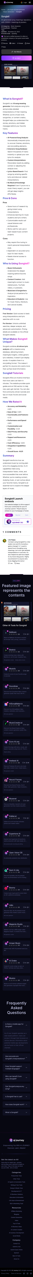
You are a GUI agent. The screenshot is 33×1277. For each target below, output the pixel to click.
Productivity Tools (16, 1176)
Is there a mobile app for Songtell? (14, 1025)
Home (3, 9)
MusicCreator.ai (15, 722)
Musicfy (12, 668)
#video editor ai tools (20, 660)
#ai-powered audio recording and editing (13, 844)
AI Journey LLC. (16, 1270)
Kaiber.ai (13, 816)
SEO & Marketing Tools (16, 1203)
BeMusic (13, 632)
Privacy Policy (5, 1273)
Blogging (16, 1214)
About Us (16, 1259)
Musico (12, 978)
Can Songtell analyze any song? (14, 1087)
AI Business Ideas (16, 1226)
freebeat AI (13, 760)
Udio (11, 905)
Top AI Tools (16, 1223)
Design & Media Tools (16, 1188)
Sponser (16, 1252)
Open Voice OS (15, 852)
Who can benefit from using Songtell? (13, 1077)
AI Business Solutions (16, 1194)
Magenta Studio (16, 924)
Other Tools (16, 1179)
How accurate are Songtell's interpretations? (15, 1057)
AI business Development (16, 1232)
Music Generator (8, 12)
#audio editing (7, 752)
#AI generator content (9, 660)
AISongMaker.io (16, 703)
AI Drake (13, 960)
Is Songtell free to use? (13, 1096)
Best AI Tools (16, 1256)
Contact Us (16, 1243)
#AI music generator (8, 714)
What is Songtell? (11, 1112)
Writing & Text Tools (16, 1185)
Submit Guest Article (16, 1249)
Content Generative (16, 1217)
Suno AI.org (14, 741)
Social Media (16, 1236)
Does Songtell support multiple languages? (13, 1067)
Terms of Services (16, 1273)
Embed (21, 43)
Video (16, 1220)
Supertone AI (14, 833)
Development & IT (16, 1191)
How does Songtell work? (14, 1104)
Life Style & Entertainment (16, 9)
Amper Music (14, 943)
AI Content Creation (16, 1229)
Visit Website (17, 51)
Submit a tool (16, 1246)
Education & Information (16, 1197)
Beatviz (12, 649)
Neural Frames (15, 779)
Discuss (5, 43)
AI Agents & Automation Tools (16, 1182)
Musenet (12, 798)
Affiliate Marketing (16, 1211)
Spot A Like (14, 870)
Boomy (12, 887)
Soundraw (13, 686)
